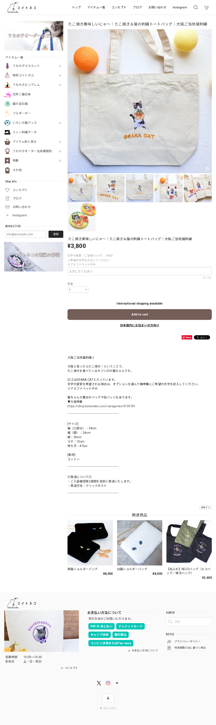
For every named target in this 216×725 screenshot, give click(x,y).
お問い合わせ (157, 7)
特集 (16, 160)
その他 (17, 170)
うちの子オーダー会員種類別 (32, 151)
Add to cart (139, 314)
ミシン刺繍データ (25, 132)
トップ (76, 7)
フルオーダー (22, 113)
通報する (205, 507)
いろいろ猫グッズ (25, 122)
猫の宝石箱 (20, 103)
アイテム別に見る (25, 141)
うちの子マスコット (26, 66)
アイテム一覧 (96, 7)
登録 (56, 234)
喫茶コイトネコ (23, 75)
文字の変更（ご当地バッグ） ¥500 (90, 255)
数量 (70, 283)
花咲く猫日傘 (22, 94)
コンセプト (119, 7)
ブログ (137, 7)
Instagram (180, 7)
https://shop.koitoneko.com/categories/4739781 (101, 406)
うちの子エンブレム (26, 84)
